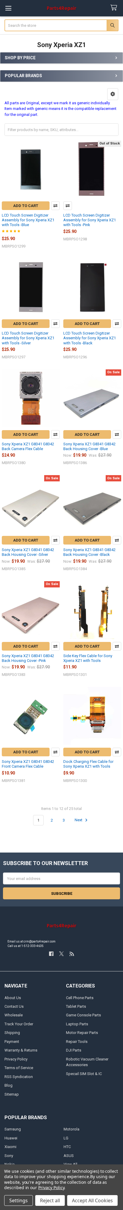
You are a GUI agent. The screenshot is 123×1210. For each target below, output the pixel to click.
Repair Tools (76, 1041)
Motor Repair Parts (82, 1032)
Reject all (50, 1200)
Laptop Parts (77, 1024)
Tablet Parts (76, 1006)
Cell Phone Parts (79, 998)
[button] (112, 94)
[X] (61, 953)
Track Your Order (18, 1024)
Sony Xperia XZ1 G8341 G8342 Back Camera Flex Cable (28, 446)
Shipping (12, 1032)
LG (66, 1138)
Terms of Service (18, 1068)
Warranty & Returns (20, 1050)
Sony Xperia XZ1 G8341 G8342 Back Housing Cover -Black (89, 552)
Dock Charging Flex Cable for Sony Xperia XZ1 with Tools (88, 764)
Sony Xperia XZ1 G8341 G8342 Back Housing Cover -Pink (28, 658)
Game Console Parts (83, 1015)
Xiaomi (10, 1146)
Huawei (10, 1138)
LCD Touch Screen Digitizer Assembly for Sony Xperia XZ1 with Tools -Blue (28, 220)
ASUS (69, 1155)
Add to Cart (25, 205)
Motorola (71, 1129)
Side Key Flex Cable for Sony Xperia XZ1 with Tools (87, 658)
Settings (18, 1200)
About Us (12, 998)
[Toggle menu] (8, 8)
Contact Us (14, 1006)
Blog (8, 1085)
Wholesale (13, 1015)
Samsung (12, 1129)
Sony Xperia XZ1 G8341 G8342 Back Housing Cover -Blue (89, 446)
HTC (67, 1146)
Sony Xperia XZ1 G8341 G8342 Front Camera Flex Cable (28, 764)
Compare (55, 205)
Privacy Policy (15, 1059)
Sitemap (11, 1094)
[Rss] (71, 953)
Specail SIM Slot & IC (84, 1073)
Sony (8, 1155)
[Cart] (115, 8)
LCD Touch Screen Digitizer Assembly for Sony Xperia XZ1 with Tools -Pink (89, 220)
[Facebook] (51, 953)
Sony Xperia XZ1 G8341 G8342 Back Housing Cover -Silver (28, 552)
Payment (11, 1041)
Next (79, 820)
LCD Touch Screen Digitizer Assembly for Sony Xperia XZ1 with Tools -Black (89, 338)
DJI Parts (73, 1050)
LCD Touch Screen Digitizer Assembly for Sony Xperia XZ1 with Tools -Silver (28, 338)
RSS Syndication (18, 1076)
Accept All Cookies (92, 1200)
